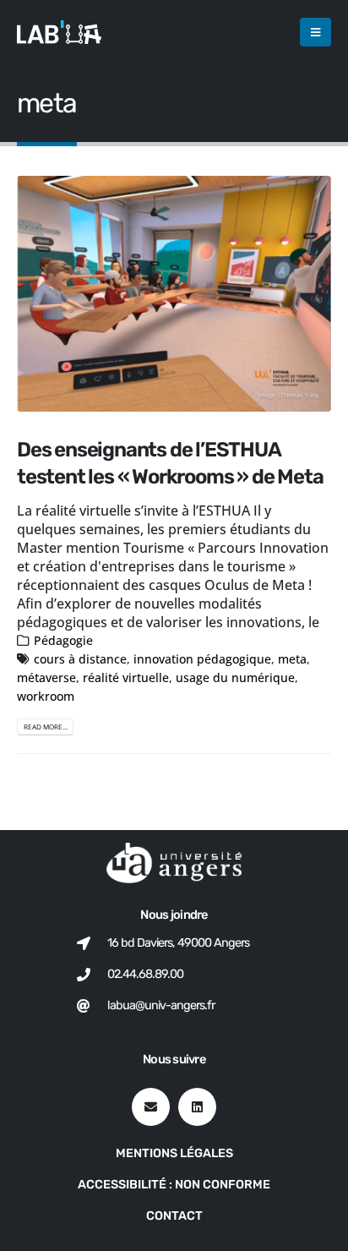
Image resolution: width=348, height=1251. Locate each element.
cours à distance (80, 659)
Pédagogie (63, 640)
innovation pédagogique (202, 659)
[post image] (174, 294)
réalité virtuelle (126, 677)
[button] (315, 32)
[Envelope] (151, 1107)
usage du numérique (235, 677)
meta (292, 659)
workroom (45, 696)
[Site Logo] (59, 31)
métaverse (46, 677)
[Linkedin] (197, 1107)
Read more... (46, 726)
